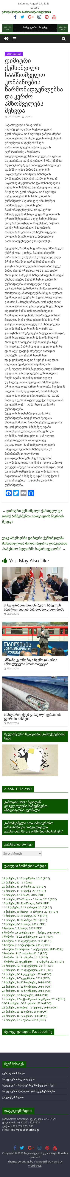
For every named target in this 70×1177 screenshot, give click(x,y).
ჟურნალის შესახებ (13, 1073)
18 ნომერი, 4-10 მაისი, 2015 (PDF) (23, 895)
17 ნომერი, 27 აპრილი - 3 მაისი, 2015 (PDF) (29, 899)
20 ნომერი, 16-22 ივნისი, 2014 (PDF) (24, 1016)
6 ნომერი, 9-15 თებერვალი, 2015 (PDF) (26, 941)
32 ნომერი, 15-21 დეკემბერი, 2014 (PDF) (27, 970)
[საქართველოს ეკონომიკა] (6, 39)
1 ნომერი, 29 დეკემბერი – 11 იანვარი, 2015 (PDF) (33, 961)
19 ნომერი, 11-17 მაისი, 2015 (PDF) (24, 891)
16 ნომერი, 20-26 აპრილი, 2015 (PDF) (25, 903)
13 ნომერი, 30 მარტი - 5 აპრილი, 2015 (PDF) (30, 911)
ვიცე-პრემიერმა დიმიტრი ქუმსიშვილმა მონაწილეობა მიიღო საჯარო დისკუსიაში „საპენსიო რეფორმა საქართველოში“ (34, 543)
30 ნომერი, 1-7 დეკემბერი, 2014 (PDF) (26, 978)
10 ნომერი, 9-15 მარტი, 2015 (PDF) (24, 924)
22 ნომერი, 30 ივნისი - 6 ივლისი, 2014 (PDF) (29, 1007)
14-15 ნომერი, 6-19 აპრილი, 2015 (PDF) (27, 907)
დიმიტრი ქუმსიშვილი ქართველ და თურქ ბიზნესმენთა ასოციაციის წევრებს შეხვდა (33, 516)
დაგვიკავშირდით (13, 1097)
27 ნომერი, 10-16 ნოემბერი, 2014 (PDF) (26, 990)
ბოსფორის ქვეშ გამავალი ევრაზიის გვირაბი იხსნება (32, 716)
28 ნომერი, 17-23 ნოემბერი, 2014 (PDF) (26, 986)
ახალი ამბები (14, 53)
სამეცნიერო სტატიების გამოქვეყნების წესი (28, 1091)
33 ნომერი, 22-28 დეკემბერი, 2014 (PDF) (27, 966)
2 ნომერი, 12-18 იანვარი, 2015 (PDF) (25, 957)
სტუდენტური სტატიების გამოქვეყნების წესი (28, 1085)
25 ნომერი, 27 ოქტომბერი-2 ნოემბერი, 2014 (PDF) (33, 999)
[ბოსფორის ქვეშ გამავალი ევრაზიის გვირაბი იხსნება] (35, 679)
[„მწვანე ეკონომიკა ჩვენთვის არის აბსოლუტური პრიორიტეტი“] (35, 624)
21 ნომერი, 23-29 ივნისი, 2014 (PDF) (24, 1011)
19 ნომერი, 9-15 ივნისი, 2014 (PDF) (24, 1020)
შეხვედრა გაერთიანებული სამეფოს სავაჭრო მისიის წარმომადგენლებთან (34, 607)
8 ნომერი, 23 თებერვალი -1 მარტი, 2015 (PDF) (31, 932)
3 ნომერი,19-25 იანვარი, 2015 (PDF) (24, 953)
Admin (28, 116)
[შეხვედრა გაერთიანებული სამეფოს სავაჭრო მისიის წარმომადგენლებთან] (35, 569)
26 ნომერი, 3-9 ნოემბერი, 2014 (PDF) (25, 995)
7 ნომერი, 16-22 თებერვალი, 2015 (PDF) (27, 936)
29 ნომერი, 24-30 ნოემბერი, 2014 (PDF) (26, 982)
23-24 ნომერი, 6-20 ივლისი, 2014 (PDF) (26, 1003)
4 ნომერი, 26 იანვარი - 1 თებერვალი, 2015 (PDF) (32, 949)
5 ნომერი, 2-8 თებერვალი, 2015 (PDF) (26, 945)
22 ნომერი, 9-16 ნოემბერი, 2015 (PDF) (26, 878)
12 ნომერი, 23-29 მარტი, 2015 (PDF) (24, 915)
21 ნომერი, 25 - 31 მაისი (17, 882)
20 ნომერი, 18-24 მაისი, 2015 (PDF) (24, 886)
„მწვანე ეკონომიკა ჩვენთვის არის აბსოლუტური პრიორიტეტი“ (30, 662)
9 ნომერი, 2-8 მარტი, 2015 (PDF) (22, 928)
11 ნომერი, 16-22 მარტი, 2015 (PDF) (24, 920)
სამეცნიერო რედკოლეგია (18, 1079)
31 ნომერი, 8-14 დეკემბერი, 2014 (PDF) (26, 974)
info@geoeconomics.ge (25, 1129)
